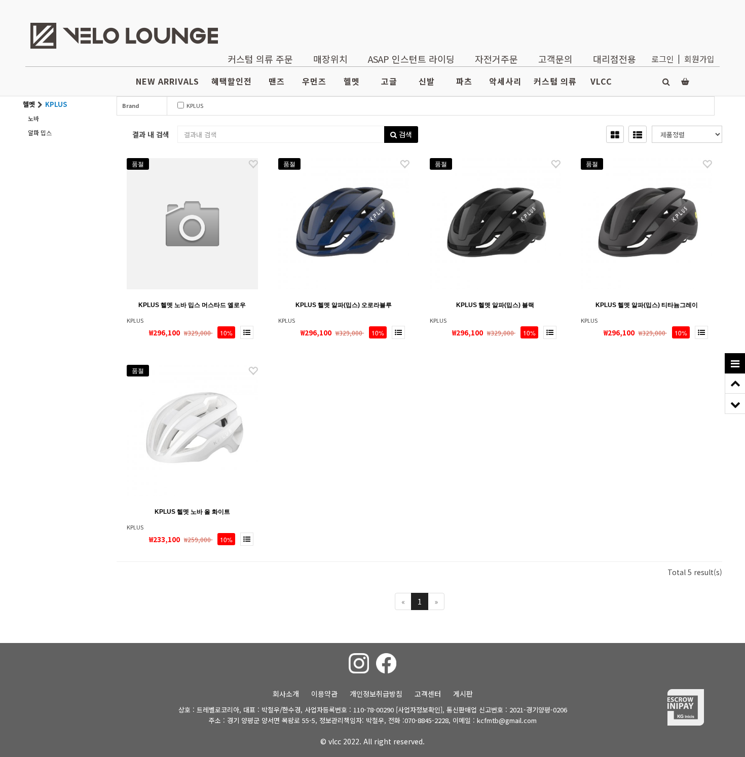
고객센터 (428, 694)
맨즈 (277, 81)
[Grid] (615, 134)
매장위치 (330, 58)
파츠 (464, 81)
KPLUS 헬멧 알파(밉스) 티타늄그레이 (646, 305)
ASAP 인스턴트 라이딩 (411, 58)
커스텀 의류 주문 (260, 58)
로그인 (662, 59)
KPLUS (176, 105)
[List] (637, 134)
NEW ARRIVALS (167, 81)
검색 (404, 134)
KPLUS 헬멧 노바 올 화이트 (192, 511)
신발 (427, 81)
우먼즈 (314, 81)
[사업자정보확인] (419, 709)
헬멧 (352, 81)
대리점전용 (614, 58)
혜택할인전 (231, 81)
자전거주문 (496, 58)
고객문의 (555, 58)
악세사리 (505, 81)
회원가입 (699, 59)
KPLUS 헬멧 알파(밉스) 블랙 (495, 305)
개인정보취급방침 (376, 694)
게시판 (463, 694)
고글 (389, 81)
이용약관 (324, 694)
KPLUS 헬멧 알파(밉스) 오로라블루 (343, 305)
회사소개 (286, 694)
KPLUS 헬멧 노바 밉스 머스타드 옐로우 (192, 305)
